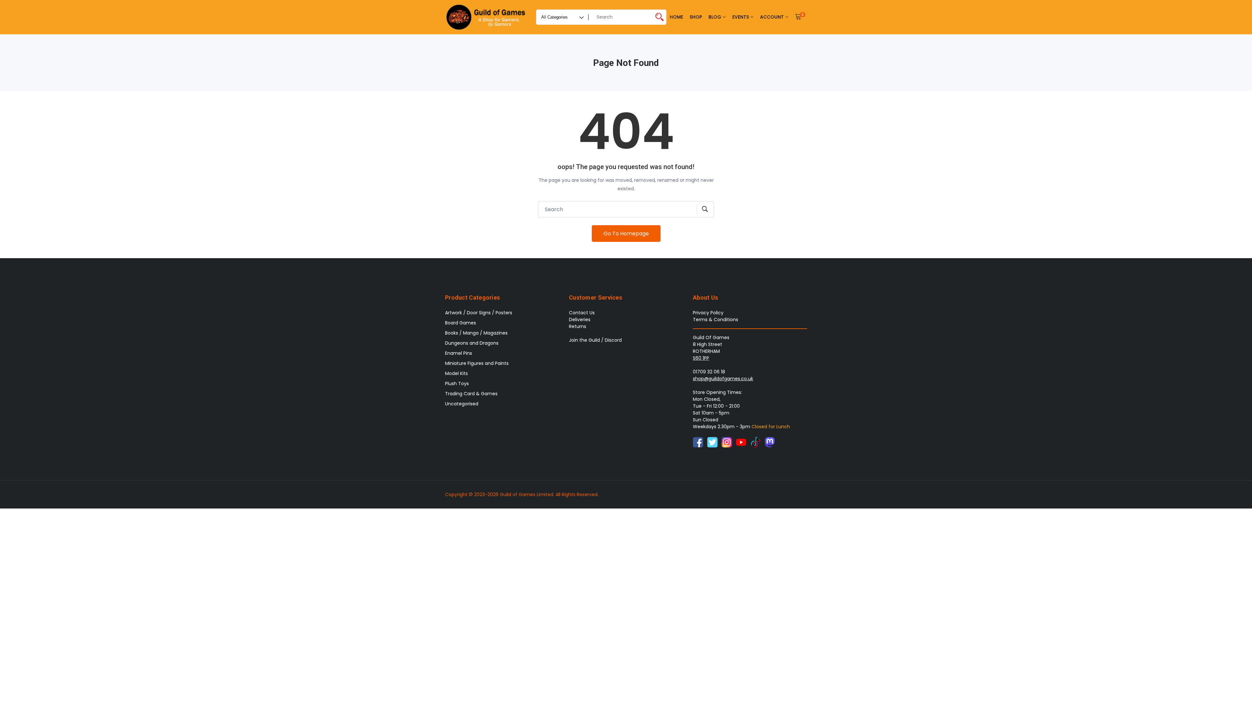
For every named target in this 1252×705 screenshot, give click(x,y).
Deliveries (579, 319)
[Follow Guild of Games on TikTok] (755, 441)
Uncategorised (461, 403)
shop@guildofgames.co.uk (723, 378)
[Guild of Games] (486, 17)
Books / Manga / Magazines (476, 333)
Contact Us (582, 312)
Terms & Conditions (715, 319)
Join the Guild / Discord (595, 340)
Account (772, 17)
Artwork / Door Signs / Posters (478, 312)
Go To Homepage (626, 233)
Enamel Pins (458, 353)
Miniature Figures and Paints (477, 363)
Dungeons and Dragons (472, 343)
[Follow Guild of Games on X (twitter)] (712, 441)
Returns (577, 326)
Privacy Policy (708, 312)
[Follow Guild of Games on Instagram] (727, 441)
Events (740, 17)
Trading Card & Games (471, 393)
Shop (696, 17)
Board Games (460, 323)
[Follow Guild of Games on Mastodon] (770, 441)
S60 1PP (701, 358)
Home (676, 17)
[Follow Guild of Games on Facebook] (698, 441)
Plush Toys (457, 383)
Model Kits (456, 373)
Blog (714, 17)
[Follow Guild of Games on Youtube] (741, 441)
